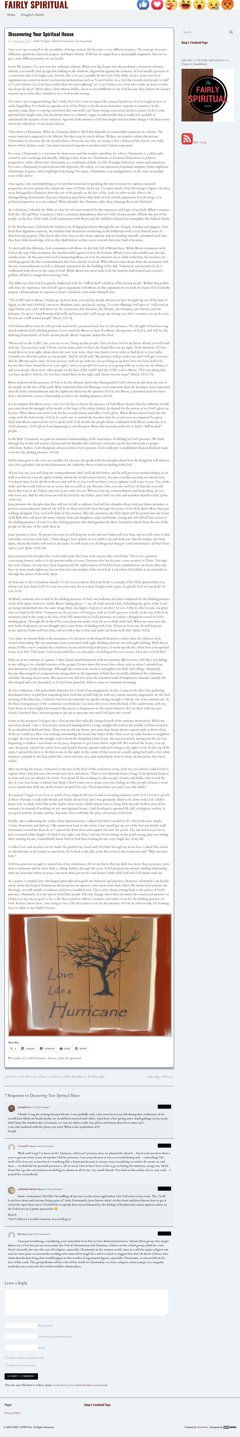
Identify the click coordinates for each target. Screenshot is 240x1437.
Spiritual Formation (63, 41)
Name (45, 1325)
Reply (163, 1106)
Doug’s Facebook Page (194, 42)
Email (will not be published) (54, 1336)
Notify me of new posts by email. (22, 1365)
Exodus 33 (18, 1058)
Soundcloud (199, 64)
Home (11, 15)
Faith (36, 41)
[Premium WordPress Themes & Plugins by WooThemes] (229, 1427)
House (52, 1058)
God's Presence (36, 1058)
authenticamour (27, 1189)
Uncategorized (83, 41)
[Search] (231, 32)
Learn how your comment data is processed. (80, 1385)
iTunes (185, 64)
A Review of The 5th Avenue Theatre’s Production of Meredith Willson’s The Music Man (55, 1076)
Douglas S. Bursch (32, 15)
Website (41, 1348)
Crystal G (24, 1146)
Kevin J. (22, 1234)
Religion (45, 41)
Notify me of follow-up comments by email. (26, 1358)
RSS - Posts (200, 142)
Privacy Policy (13, 1413)
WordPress (203, 1427)
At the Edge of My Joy (160, 1076)
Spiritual (75, 1058)
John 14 (63, 1058)
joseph (22, 1107)
